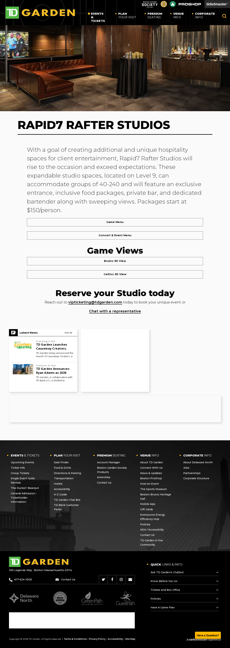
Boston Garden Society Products (112, 470)
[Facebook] (112, 579)
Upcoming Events (22, 462)
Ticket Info (18, 467)
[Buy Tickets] (217, 4)
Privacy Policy (97, 639)
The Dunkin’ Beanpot (25, 488)
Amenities (103, 477)
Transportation (63, 478)
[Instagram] (121, 579)
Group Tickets (20, 473)
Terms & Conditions (75, 639)
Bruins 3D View (115, 261)
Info (178, 15)
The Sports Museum (153, 489)
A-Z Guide (60, 494)
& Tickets (98, 17)
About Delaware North (198, 462)
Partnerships (192, 473)
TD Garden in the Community (151, 542)
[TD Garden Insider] (130, 579)
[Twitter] (103, 579)
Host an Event (149, 483)
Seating (155, 15)
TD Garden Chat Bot (67, 499)
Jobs (186, 467)
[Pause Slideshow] (225, 32)
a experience (204, 639)
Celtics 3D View (115, 274)
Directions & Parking (67, 473)
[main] (115, 225)
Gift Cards (146, 509)
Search (224, 16)
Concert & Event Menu (115, 235)
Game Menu (115, 222)
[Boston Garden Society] (149, 7)
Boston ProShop (151, 478)
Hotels (58, 483)
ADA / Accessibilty (152, 529)
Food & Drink (62, 467)
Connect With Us (151, 467)
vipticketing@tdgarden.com (95, 302)
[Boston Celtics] (173, 6)
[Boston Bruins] (164, 6)
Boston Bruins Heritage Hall (155, 496)
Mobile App (147, 504)
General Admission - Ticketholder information (24, 498)
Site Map (130, 639)
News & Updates (151, 473)
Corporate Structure (196, 478)
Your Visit (127, 15)
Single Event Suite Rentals (23, 480)
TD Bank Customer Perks (66, 507)
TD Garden (40, 12)
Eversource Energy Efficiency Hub (152, 517)
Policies (145, 524)
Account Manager (108, 462)
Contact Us (104, 482)
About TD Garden (151, 462)
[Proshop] (190, 5)
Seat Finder (61, 462)
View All (68, 332)
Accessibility (62, 489)
